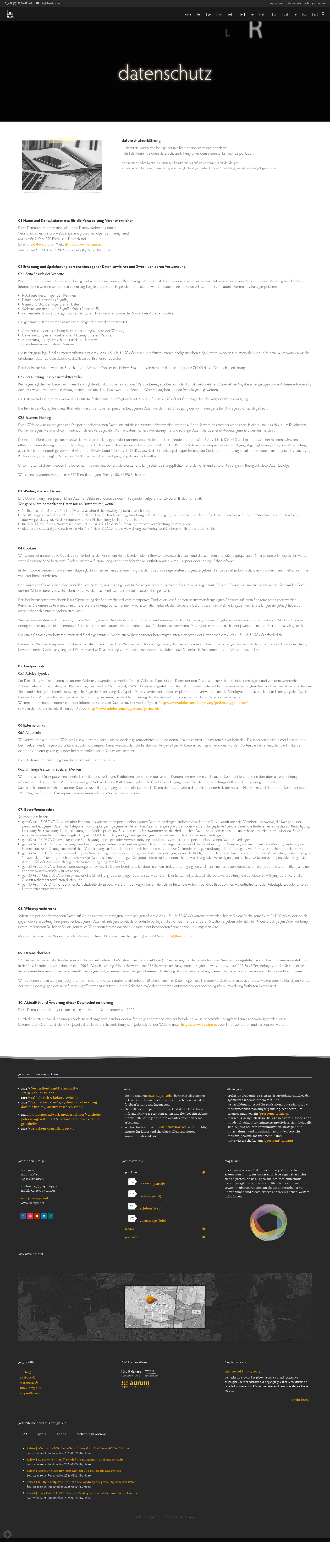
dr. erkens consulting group (52, 1128)
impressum (275, 3)
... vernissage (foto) (151, 1220)
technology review (91, 1434)
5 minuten (318, 3)
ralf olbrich (40, 1097)
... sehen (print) (149, 1196)
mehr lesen (300, 1400)
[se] (229, 14)
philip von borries (172, 1127)
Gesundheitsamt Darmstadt (53, 1088)
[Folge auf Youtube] (37, 1216)
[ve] (252, 14)
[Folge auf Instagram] (30, 1216)
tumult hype (28, 1388)
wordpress (27, 1382)
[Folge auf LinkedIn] (44, 1216)
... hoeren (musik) (151, 1184)
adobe (61, 1434)
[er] (242, 14)
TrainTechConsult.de (37, 1093)
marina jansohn (160, 1095)
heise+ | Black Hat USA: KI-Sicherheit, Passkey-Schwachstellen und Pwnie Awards (82, 1493)
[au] (315, 14)
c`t (25, 1434)
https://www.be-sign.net (84, 244)
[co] (304, 14)
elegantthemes (30, 1393)
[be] (198, 14)
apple (24, 1372)
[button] (7, 1534)
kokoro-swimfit (65, 1097)
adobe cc (25, 1377)
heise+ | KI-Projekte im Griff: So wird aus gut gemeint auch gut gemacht (75, 1459)
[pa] (285, 14)
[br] (275, 14)
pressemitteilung (273, 1113)
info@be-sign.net (40, 244)
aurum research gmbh (65, 1107)
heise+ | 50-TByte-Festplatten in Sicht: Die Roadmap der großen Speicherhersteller (81, 1482)
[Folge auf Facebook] (23, 1216)
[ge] (209, 14)
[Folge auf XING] (50, 1216)
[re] (295, 14)
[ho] (219, 14)
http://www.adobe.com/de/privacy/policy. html (125, 708)
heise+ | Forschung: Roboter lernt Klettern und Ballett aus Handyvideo (74, 1470)
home (187, 14)
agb (306, 3)
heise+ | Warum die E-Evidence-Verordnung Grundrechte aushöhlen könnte (78, 1448)
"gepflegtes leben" (44, 1102)
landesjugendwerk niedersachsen (57, 1114)
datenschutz (293, 3)
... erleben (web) (149, 1208)
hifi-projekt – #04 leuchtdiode (248, 1372)
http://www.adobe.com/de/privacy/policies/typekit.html (204, 703)
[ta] (261, 14)
